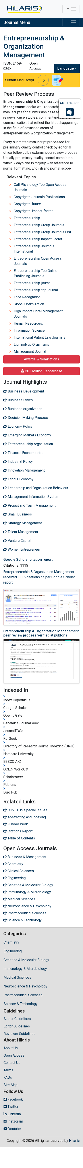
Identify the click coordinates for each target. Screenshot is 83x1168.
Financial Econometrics (25, 453)
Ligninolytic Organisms (31, 344)
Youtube (14, 1129)
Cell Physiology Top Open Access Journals (40, 187)
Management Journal (30, 351)
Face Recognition (27, 297)
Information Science (29, 330)
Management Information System (33, 497)
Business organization (24, 409)
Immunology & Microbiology (25, 969)
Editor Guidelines (17, 1026)
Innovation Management (26, 470)
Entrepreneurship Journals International (34, 248)
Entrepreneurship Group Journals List (42, 232)
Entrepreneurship (27, 218)
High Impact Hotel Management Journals (38, 313)
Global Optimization (29, 304)
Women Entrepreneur (23, 549)
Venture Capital (19, 541)
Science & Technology (21, 1004)
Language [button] (65, 68)
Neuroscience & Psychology (25, 986)
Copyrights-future (27, 204)
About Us (11, 1048)
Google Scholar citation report (28, 559)
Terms (8, 1070)
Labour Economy (20, 479)
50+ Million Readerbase (43, 371)
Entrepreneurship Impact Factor (38, 239)
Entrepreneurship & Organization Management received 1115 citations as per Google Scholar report (39, 577)
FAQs (8, 1077)
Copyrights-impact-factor (33, 211)
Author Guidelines (17, 1019)
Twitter (12, 1107)
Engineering (13, 951)
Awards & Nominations (41, 359)
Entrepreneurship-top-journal (36, 290)
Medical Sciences (17, 977)
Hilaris (74, 1141)
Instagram (15, 1121)
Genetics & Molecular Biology (26, 960)
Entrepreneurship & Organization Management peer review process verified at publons (41, 633)
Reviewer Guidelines (19, 1034)
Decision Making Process (27, 418)
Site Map (10, 1085)
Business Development (25, 391)
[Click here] (24, 9)
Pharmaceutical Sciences (23, 995)
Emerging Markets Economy (29, 435)
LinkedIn (14, 1114)
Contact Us (12, 1063)
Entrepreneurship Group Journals (39, 225)
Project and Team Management (31, 505)
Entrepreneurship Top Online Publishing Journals (35, 273)
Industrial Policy (20, 461)
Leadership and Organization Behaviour (37, 488)
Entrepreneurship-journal (32, 283)
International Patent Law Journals (39, 337)
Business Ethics (20, 400)
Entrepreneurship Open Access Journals (38, 261)
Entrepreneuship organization (30, 444)
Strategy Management (24, 523)
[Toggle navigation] (70, 9)
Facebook (15, 1099)
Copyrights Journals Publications (39, 197)
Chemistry (11, 942)
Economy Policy (20, 426)
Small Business (19, 514)
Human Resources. (28, 323)
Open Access (14, 1055)
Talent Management (22, 532)
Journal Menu (17, 22)
